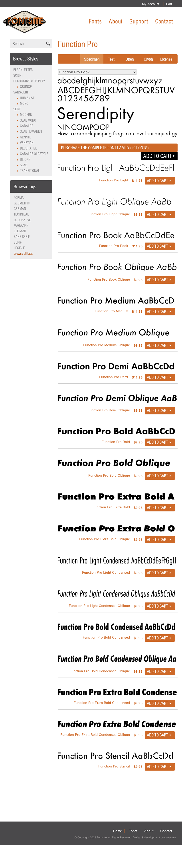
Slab (23, 165)
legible (19, 248)
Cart (169, 4)
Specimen (92, 59)
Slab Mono (28, 120)
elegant (20, 231)
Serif (17, 109)
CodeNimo (170, 837)
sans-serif (22, 237)
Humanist (27, 98)
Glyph (148, 59)
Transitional (30, 171)
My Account (150, 4)
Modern (26, 115)
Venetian (27, 143)
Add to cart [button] (157, 156)
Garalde (26, 126)
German (20, 209)
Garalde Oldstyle (34, 154)
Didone (25, 159)
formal (19, 198)
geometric (22, 203)
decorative (22, 220)
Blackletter (23, 70)
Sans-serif (21, 92)
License (166, 59)
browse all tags (23, 253)
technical (21, 214)
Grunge (26, 87)
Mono (24, 103)
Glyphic (25, 137)
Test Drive (111, 62)
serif (18, 242)
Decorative (28, 148)
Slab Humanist (31, 131)
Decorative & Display (29, 81)
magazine (21, 225)
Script (18, 75)
